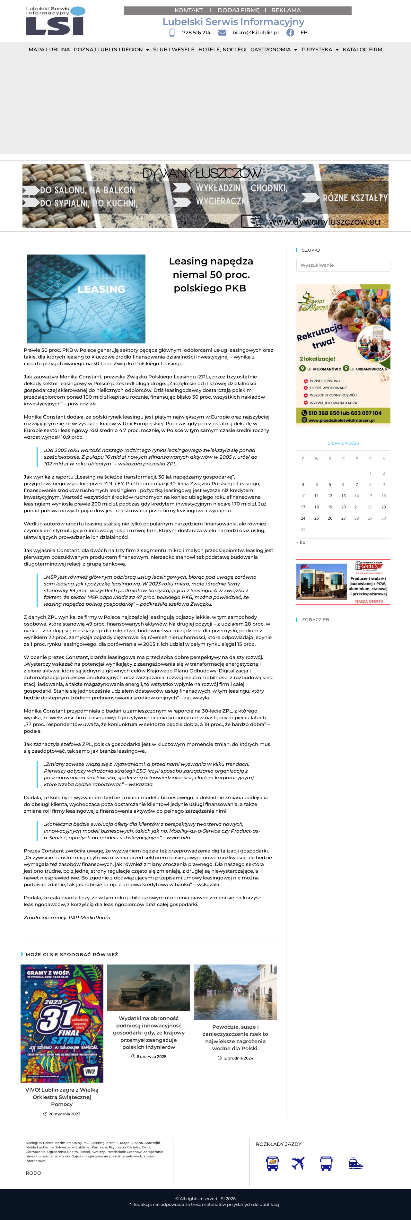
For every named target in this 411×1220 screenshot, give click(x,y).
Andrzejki (152, 1143)
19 (330, 507)
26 (330, 518)
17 (303, 507)
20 (343, 507)
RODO (33, 1173)
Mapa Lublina (49, 50)
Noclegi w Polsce (40, 1143)
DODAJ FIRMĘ (239, 10)
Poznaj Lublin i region (108, 50)
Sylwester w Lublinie (72, 1147)
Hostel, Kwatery (92, 1152)
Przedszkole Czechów (124, 1152)
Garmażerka (36, 1152)
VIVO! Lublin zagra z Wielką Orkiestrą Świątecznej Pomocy (62, 1097)
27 (343, 518)
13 (343, 495)
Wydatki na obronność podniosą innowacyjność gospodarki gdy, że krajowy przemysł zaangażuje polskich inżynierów (149, 1032)
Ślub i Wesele (174, 50)
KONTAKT (190, 10)
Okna (146, 1147)
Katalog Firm (362, 50)
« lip (300, 542)
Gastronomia (270, 50)
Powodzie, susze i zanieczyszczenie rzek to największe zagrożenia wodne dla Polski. (235, 1037)
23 (383, 507)
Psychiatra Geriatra (124, 1147)
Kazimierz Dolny (68, 1143)
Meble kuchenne (40, 1147)
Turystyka (316, 50)
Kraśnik (112, 1143)
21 (356, 507)
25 (316, 518)
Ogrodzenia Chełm (62, 1152)
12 (330, 495)
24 (303, 518)
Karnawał (99, 1147)
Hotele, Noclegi (222, 50)
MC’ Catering (94, 1143)
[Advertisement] (205, 106)
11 (316, 495)
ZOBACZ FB (315, 619)
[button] (30, 196)
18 (316, 507)
